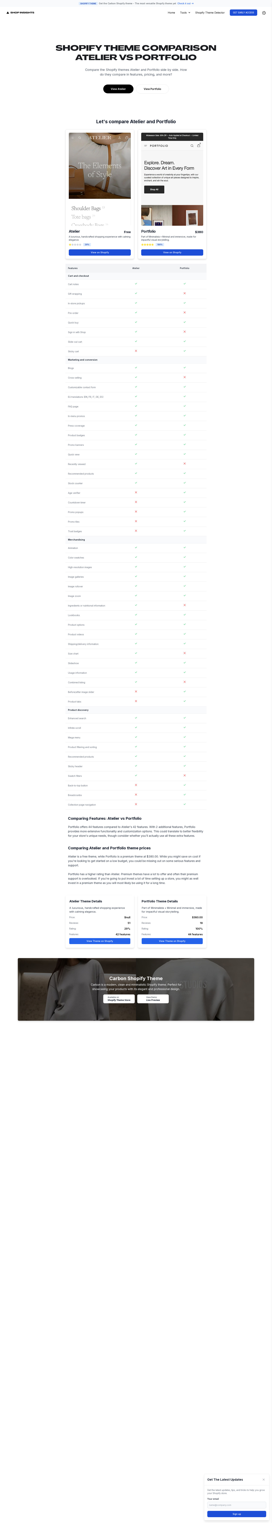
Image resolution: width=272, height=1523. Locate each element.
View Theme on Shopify (100, 941)
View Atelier (118, 89)
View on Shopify (100, 252)
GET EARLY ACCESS (243, 12)
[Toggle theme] (264, 13)
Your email (213, 1499)
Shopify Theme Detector (210, 12)
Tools (183, 12)
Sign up (237, 1514)
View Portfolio (152, 89)
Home (171, 12)
